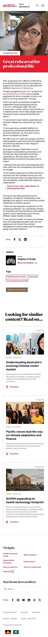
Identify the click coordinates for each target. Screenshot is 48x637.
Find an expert (29, 561)
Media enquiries (30, 555)
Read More (14, 387)
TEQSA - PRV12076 (28, 619)
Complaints (36, 612)
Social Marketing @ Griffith (14, 94)
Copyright (24, 612)
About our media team (32, 567)
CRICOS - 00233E (10, 619)
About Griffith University (8, 561)
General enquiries (10, 567)
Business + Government (17, 290)
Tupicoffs (7, 107)
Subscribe (7, 571)
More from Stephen (26, 263)
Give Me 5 (27, 91)
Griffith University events (10, 555)
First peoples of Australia (12, 625)
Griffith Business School (16, 277)
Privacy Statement (10, 612)
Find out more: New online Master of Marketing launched (23, 187)
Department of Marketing (22, 88)
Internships (33, 277)
